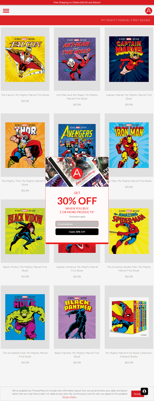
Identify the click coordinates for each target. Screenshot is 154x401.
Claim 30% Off (77, 231)
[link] (77, 173)
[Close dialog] (104, 161)
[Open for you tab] (144, 391)
